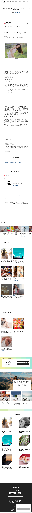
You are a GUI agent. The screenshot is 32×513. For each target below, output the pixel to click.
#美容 (17, 500)
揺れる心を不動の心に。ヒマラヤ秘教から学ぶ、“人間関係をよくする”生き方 (22, 382)
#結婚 (15, 500)
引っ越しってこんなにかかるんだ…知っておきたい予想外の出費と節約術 (4, 400)
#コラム (22, 232)
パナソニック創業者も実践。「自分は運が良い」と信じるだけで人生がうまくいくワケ (16, 400)
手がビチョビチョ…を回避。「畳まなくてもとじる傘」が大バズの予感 (3, 234)
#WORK (5, 259)
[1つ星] (4, 23)
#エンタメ (20, 448)
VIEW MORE (16, 474)
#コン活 (12, 500)
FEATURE (24, 1)
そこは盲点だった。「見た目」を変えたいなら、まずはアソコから (18, 279)
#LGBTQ (9, 500)
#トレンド (13, 502)
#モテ (19, 12)
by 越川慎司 (3, 433)
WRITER (16, 1)
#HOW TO (16, 12)
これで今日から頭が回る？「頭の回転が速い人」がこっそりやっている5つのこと (6, 261)
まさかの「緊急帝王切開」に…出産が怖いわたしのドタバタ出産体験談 (6, 349)
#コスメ (16, 498)
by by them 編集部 (21, 433)
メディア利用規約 (15, 506)
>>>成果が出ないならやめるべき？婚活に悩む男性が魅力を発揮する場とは (13, 37)
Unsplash (17, 58)
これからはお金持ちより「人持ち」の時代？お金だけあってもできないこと (6, 279)
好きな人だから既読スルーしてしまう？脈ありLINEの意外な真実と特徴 (7, 468)
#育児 (8, 232)
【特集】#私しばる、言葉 (16, 260)
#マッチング (9, 501)
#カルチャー (14, 329)
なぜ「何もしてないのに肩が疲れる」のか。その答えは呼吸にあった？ (18, 297)
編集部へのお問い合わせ (12, 505)
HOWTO (13, 1)
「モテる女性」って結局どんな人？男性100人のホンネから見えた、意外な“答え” (24, 431)
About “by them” (12, 493)
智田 (13, 180)
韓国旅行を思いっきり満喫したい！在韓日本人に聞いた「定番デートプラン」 (18, 331)
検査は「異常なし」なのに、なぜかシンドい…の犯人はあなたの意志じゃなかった (6, 297)
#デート (17, 329)
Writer (20, 409)
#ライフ (1, 232)
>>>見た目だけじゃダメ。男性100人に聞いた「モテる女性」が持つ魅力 (13, 163)
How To (12, 409)
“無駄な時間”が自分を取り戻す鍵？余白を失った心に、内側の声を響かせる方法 (26, 400)
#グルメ (20, 466)
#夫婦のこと (16, 232)
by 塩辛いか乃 (23, 236)
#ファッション (14, 501)
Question (28, 409)
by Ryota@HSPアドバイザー (16, 280)
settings (24, 511)
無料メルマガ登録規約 (25, 362)
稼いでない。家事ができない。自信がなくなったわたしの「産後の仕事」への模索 (25, 234)
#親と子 (13, 499)
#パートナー (9, 499)
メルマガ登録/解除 (12, 505)
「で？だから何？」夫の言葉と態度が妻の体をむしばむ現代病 (18, 234)
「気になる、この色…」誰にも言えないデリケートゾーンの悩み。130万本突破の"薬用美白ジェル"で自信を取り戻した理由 (6, 331)
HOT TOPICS (9, 1)
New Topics (4, 409)
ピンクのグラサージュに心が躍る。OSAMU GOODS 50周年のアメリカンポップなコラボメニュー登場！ (24, 468)
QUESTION (19, 1)
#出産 (4, 347)
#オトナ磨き (7, 259)
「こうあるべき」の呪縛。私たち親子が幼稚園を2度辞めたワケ (10, 234)
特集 (19, 493)
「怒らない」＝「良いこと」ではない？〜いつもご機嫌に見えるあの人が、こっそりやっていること (18, 262)
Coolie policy (18, 507)
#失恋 (20, 500)
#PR (1, 329)
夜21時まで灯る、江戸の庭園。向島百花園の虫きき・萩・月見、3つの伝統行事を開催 (24, 450)
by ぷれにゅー (20, 451)
